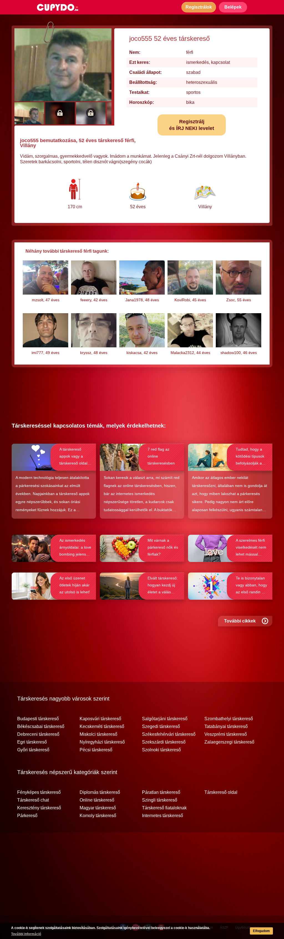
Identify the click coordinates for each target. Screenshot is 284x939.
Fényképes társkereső (39, 792)
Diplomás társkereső (100, 792)
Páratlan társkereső (161, 792)
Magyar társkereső (98, 808)
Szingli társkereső (159, 800)
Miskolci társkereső (98, 734)
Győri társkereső (33, 750)
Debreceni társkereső (38, 734)
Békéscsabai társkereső (40, 726)
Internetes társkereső (162, 816)
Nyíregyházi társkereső (102, 742)
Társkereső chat (33, 800)
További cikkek (240, 621)
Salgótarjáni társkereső (164, 719)
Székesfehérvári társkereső (169, 734)
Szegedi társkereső (161, 726)
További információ (26, 934)
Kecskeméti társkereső (102, 726)
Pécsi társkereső (96, 750)
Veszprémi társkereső (225, 734)
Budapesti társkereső (38, 719)
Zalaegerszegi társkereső (229, 742)
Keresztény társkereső (39, 808)
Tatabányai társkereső (226, 726)
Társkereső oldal (220, 792)
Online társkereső (97, 800)
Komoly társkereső (98, 816)
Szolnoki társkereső (161, 750)
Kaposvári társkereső (100, 719)
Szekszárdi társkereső (164, 742)
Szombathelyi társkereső (228, 719)
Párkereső (27, 816)
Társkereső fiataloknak (164, 808)
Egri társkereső (32, 742)
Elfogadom (261, 931)
